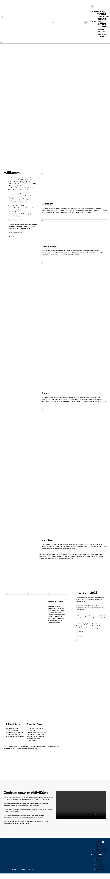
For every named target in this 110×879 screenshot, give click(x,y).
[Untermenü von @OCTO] (101, 22)
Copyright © (7, 869)
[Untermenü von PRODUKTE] (104, 12)
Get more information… (15, 232)
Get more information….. (68, 558)
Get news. (11, 236)
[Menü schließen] (92, 7)
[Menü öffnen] (86, 22)
